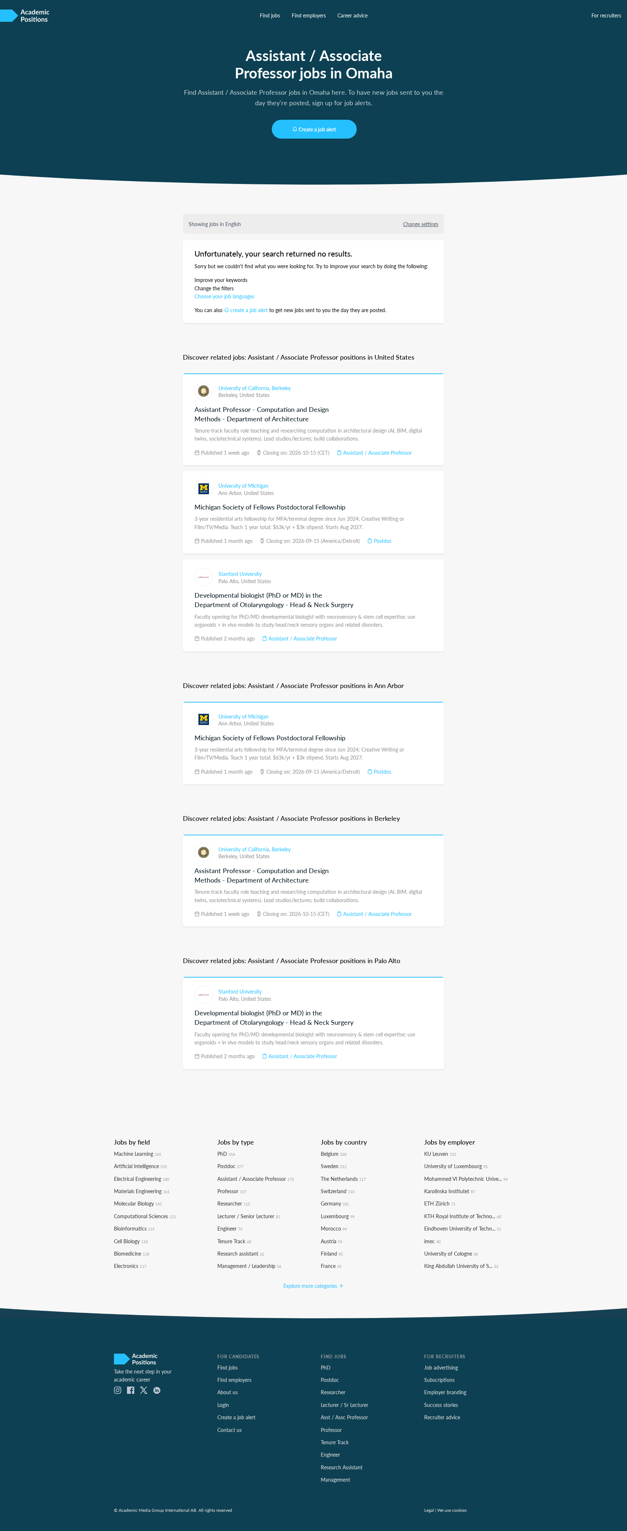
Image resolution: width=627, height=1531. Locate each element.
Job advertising (441, 1367)
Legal (429, 1510)
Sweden (334, 1166)
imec (432, 1241)
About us (227, 1392)
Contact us (229, 1429)
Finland (332, 1253)
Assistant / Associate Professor (377, 452)
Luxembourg (338, 1216)
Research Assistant (341, 1467)
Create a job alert (317, 129)
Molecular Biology (138, 1203)
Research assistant (240, 1253)
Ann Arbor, (231, 492)
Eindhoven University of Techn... (462, 1228)
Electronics (130, 1265)
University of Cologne (451, 1253)
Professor (231, 1191)
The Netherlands (343, 1178)
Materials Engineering (141, 1191)
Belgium (334, 1153)
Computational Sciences (145, 1216)
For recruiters (606, 15)
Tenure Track (234, 1241)
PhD (226, 1153)
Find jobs (270, 15)
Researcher (233, 1203)
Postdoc (382, 540)
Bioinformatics (134, 1228)
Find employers (309, 15)
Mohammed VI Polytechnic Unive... (466, 1178)
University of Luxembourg (456, 1166)
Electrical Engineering (141, 1178)
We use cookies (452, 1510)
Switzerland (338, 1191)
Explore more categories (311, 1285)
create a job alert (249, 310)
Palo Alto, (229, 581)
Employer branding (445, 1392)
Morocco (334, 1228)
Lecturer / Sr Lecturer (344, 1404)
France (331, 1265)
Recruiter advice (442, 1417)
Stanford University (240, 573)
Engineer (229, 1228)
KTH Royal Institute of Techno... (462, 1216)
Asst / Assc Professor (344, 1417)
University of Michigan (243, 485)
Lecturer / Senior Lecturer (248, 1216)
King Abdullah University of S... (461, 1265)
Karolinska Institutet (449, 1191)
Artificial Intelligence (140, 1166)
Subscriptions (439, 1379)
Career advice (352, 15)
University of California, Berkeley (254, 388)
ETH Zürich (439, 1203)
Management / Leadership (249, 1265)
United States (254, 394)
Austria (331, 1241)
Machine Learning (137, 1153)
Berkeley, (228, 394)
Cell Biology (131, 1241)
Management (335, 1479)
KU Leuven (440, 1153)
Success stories (441, 1404)
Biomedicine (131, 1253)
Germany (335, 1203)
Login (223, 1404)
